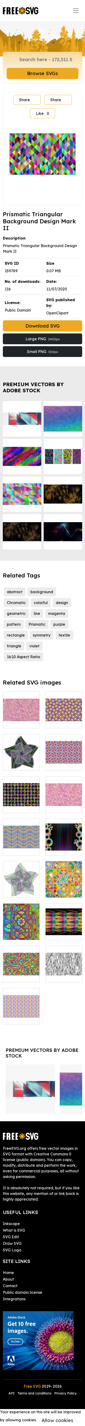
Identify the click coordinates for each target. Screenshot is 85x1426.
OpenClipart (57, 313)
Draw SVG (12, 1243)
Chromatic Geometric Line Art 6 (21, 928)
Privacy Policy (65, 1393)
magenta (56, 613)
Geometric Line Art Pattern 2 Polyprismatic (21, 798)
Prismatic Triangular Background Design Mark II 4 (63, 964)
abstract (14, 591)
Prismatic (37, 624)
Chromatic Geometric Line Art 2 (63, 885)
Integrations (14, 1299)
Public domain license (22, 1292)
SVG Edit (11, 1236)
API (12, 1393)
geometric (16, 613)
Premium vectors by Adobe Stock (33, 387)
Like (42, 113)
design (62, 602)
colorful (41, 602)
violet (34, 646)
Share (24, 99)
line (37, 613)
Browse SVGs (42, 73)
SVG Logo (12, 1250)
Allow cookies (57, 1420)
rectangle (16, 635)
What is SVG (14, 1230)
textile (64, 635)
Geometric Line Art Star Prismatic (21, 758)
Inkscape (11, 1223)
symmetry (42, 635)
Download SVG (43, 326)
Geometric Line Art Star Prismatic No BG (21, 882)
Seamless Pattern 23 (64, 719)
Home (8, 1272)
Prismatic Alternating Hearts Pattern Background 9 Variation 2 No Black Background (21, 702)
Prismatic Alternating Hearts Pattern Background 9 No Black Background (64, 789)
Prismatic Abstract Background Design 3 (21, 967)
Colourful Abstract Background (63, 843)
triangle (14, 646)
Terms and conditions (34, 1393)
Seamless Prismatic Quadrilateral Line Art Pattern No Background (21, 1004)
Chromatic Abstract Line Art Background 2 (64, 925)
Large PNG (43, 338)
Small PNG (42, 351)
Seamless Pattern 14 (63, 761)
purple (59, 624)
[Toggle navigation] (75, 10)
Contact (10, 1285)
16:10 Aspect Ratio (23, 656)
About (8, 1279)
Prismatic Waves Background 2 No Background (21, 837)
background (41, 591)
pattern (14, 624)
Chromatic (16, 602)
